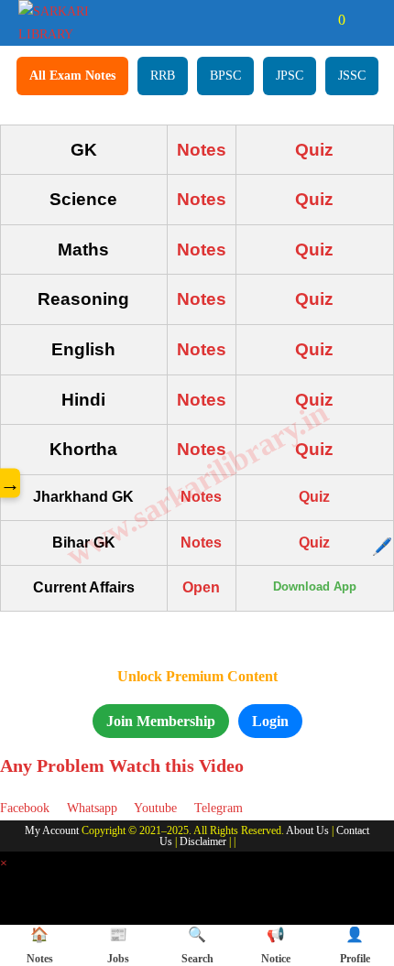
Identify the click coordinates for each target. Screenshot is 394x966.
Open (201, 587)
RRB (162, 75)
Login (270, 721)
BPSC (225, 75)
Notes (201, 149)
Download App (314, 586)
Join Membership (160, 721)
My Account (52, 830)
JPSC (289, 75)
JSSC (352, 75)
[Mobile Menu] (363, 19)
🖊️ (382, 546)
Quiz (314, 149)
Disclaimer (203, 841)
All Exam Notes (72, 75)
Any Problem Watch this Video (122, 765)
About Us (307, 830)
